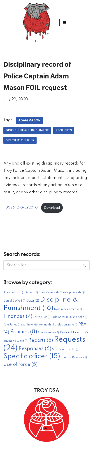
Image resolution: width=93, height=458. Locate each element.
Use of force (20, 364)
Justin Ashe (78, 317)
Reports (40, 340)
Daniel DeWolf (14, 301)
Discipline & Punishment (27, 130)
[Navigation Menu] (64, 22)
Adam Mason (29, 120)
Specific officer (20, 140)
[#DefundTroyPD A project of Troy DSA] (38, 22)
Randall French (75, 332)
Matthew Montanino (36, 324)
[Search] (84, 265)
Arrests (31, 292)
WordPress (64, 453)
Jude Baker (60, 317)
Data (32, 300)
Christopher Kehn (73, 292)
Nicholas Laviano (64, 324)
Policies (23, 332)
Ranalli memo (48, 332)
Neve (23, 453)
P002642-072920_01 (21, 207)
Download (52, 207)
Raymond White (15, 341)
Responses (35, 348)
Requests (64, 130)
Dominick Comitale (68, 309)
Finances (17, 316)
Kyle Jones (11, 324)
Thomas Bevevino (74, 357)
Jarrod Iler (41, 317)
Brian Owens (49, 292)
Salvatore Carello (65, 349)
